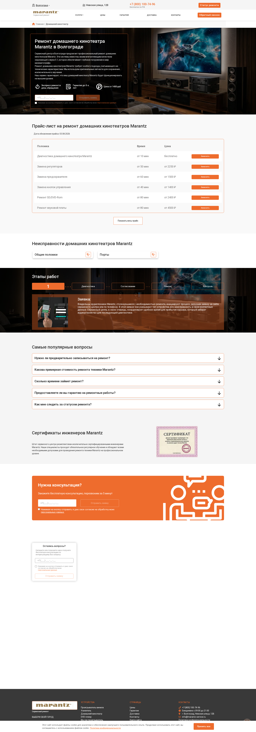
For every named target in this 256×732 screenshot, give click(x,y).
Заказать (205, 156)
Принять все (203, 726)
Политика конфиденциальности (105, 728)
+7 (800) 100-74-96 (142, 3)
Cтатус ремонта (209, 5)
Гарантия (124, 15)
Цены (102, 15)
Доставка (152, 15)
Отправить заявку (88, 97)
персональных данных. (107, 103)
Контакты (175, 15)
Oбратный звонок (209, 15)
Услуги (78, 15)
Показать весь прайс (128, 221)
